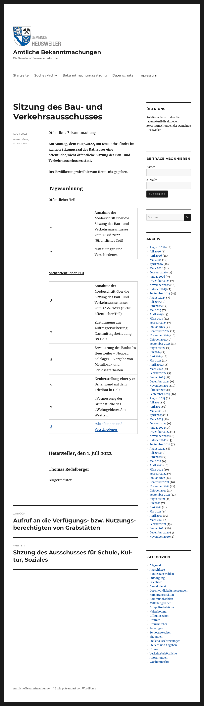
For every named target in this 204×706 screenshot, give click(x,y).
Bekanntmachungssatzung (85, 75)
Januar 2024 (157, 377)
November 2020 (160, 536)
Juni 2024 (156, 356)
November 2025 (160, 285)
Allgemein (156, 565)
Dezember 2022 (160, 432)
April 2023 (156, 415)
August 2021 (157, 499)
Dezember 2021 (159, 482)
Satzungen (156, 628)
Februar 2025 (158, 323)
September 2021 (160, 494)
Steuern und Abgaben (163, 645)
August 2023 (157, 398)
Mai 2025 (155, 310)
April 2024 (156, 364)
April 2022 (156, 465)
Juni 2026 (156, 255)
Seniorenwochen (160, 632)
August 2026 (158, 247)
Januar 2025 (157, 327)
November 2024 (160, 335)
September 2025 (160, 293)
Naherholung (158, 611)
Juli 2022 (155, 453)
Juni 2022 (156, 457)
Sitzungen (20, 143)
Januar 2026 (157, 276)
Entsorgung (157, 578)
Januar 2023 (157, 427)
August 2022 (158, 448)
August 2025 (158, 297)
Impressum (148, 75)
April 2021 (156, 515)
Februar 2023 (158, 423)
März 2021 (156, 520)
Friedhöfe (156, 582)
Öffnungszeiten (159, 616)
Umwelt (155, 649)
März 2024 (156, 369)
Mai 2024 (155, 360)
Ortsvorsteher (158, 624)
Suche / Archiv (45, 75)
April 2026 (156, 264)
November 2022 (160, 436)
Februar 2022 (158, 474)
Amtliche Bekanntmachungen (57, 52)
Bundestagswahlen (162, 574)
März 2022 (156, 469)
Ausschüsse (20, 139)
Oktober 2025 (158, 289)
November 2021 (159, 486)
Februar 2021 (158, 524)
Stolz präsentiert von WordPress (75, 688)
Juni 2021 (155, 507)
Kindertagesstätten (162, 595)
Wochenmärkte (159, 662)
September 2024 (160, 344)
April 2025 (156, 314)
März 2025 (156, 318)
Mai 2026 (156, 260)
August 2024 (158, 348)
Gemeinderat (158, 586)
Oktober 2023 (158, 390)
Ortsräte (155, 620)
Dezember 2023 (159, 381)
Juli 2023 (155, 402)
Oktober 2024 (158, 339)
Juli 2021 (155, 503)
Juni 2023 (156, 406)
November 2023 (160, 385)
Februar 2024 (158, 373)
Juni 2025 (156, 306)
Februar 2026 (158, 272)
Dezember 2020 (160, 532)
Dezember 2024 (160, 331)
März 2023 (156, 419)
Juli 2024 (155, 352)
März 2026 (156, 268)
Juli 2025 (155, 302)
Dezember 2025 (160, 281)
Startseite (21, 75)
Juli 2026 (155, 251)
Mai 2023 (155, 411)
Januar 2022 (157, 478)
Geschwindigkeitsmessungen (168, 590)
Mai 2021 (155, 511)
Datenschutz (122, 75)
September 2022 (160, 444)
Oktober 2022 (158, 440)
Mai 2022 (155, 461)
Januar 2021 (157, 528)
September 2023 (160, 394)
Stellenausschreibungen (165, 641)
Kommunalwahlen (161, 599)
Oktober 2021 (158, 490)
